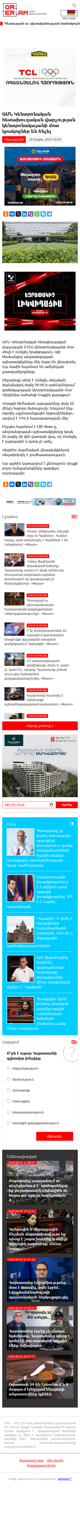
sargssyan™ (65, 1478)
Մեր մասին (55, 1460)
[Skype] (43, 214)
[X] (18, 214)
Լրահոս (10, 516)
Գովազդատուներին (41, 1465)
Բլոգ (11, 824)
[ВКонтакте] (12, 214)
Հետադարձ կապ (31, 1460)
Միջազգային (14, 139)
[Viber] (30, 214)
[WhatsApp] (37, 214)
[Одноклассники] (5, 214)
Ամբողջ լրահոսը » (40, 726)
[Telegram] (49, 214)
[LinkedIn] (24, 214)
